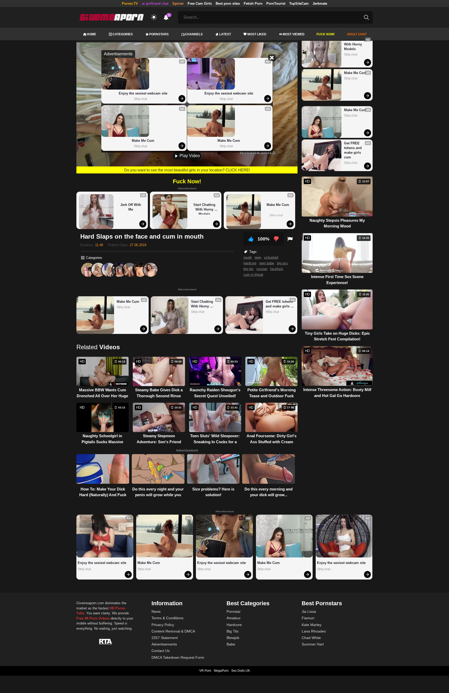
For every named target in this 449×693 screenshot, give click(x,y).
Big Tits (233, 631)
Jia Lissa (309, 611)
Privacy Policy (162, 625)
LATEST (225, 34)
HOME (91, 34)
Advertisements (164, 644)
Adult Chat (357, 34)
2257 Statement (164, 638)
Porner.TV (130, 3)
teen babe (266, 263)
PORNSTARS (159, 34)
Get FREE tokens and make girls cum (280, 304)
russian (261, 269)
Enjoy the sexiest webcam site (143, 93)
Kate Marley (311, 625)
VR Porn (205, 670)
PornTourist (275, 3)
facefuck (276, 269)
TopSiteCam (299, 3)
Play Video (189, 155)
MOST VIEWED (294, 34)
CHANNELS (194, 34)
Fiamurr (308, 618)
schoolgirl (271, 257)
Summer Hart (313, 644)
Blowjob (233, 638)
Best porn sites (228, 3)
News (156, 611)
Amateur (234, 618)
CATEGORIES (123, 34)
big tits (248, 269)
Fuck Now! (325, 34)
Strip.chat (140, 99)
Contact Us (160, 651)
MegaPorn (221, 670)
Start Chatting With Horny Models (204, 208)
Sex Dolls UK (240, 670)
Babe (231, 644)
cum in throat (253, 275)
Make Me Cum (143, 141)
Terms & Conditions (167, 618)
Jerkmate (320, 3)
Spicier (178, 3)
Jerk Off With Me (131, 207)
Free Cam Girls (200, 3)
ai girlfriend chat (155, 3)
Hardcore (234, 625)
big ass (282, 263)
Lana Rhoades (314, 631)
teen (258, 257)
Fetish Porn (253, 3)
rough (247, 257)
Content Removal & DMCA (173, 631)
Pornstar (234, 611)
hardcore (249, 263)
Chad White (311, 638)
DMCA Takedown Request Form (177, 657)
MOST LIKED (256, 34)
